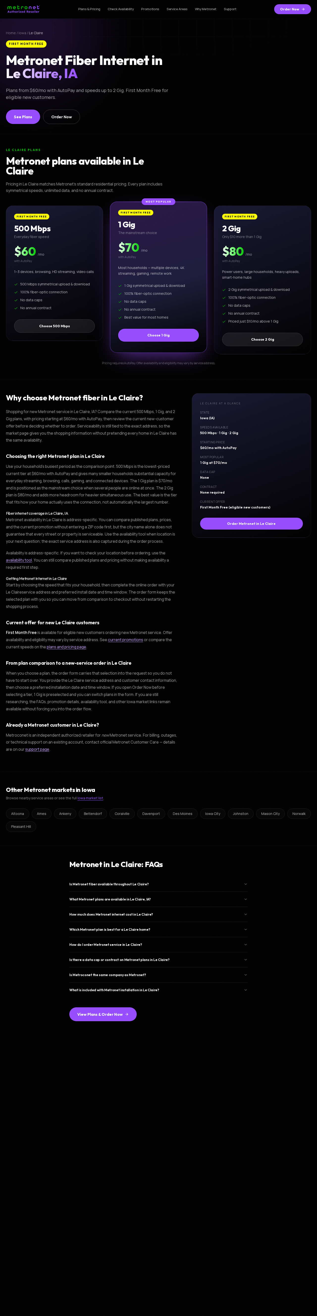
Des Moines (182, 813)
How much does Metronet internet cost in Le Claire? (111, 914)
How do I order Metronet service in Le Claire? (105, 944)
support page (37, 749)
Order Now (289, 9)
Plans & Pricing (89, 9)
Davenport (151, 813)
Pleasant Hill (21, 826)
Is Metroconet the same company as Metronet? (107, 975)
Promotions (150, 9)
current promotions (125, 639)
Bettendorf (93, 813)
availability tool (19, 560)
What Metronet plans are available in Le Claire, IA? (110, 899)
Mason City (270, 813)
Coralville (122, 813)
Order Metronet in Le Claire (251, 523)
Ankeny (65, 813)
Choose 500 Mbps (54, 326)
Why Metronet (205, 9)
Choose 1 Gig (158, 335)
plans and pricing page (66, 647)
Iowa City (212, 813)
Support (230, 9)
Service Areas (177, 9)
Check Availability (121, 9)
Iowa (22, 32)
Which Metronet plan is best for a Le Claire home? (109, 929)
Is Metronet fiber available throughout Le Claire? (109, 884)
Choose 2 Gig (262, 339)
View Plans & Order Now (100, 1014)
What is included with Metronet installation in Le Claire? (114, 990)
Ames (41, 813)
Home (11, 32)
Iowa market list (90, 798)
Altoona (17, 813)
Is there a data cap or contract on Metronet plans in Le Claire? (119, 959)
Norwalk (299, 813)
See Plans (23, 116)
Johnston (240, 813)
